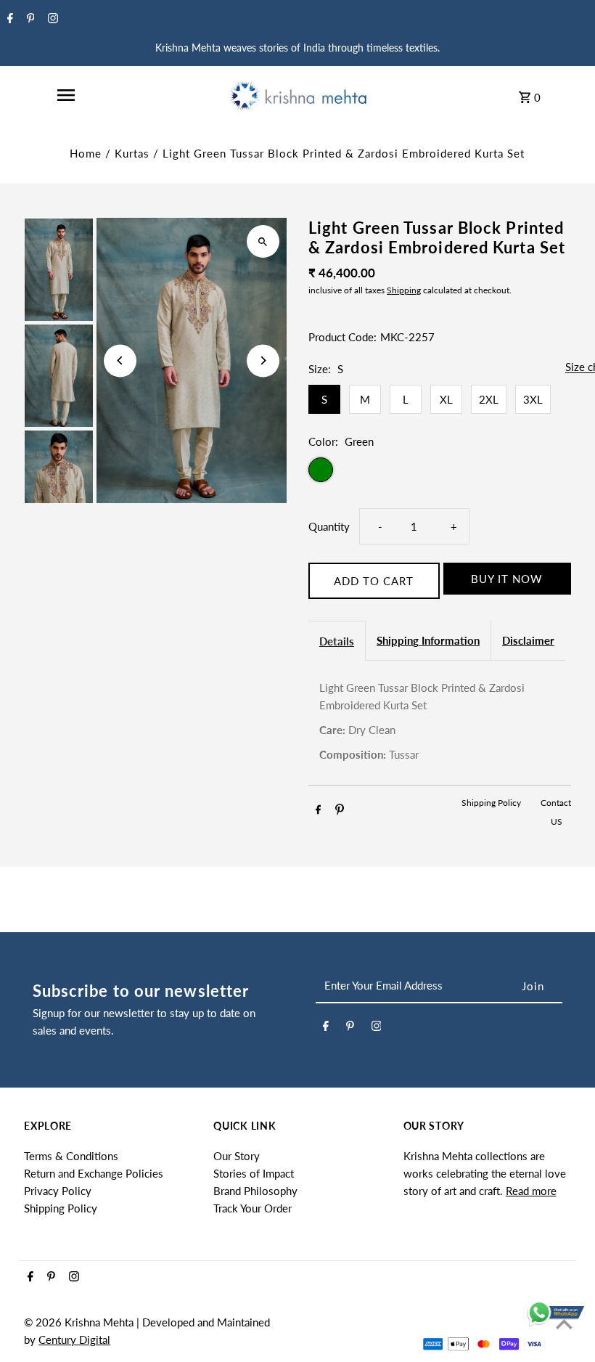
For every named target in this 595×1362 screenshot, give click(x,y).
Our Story (236, 1155)
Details (336, 641)
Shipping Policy (492, 802)
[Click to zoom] (263, 241)
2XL (488, 399)
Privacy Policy (57, 1190)
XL (446, 399)
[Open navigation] (66, 95)
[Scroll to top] (564, 1324)
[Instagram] (51, 18)
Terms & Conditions (71, 1155)
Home (86, 153)
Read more (531, 1190)
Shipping (404, 290)
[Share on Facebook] (318, 811)
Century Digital (74, 1339)
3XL (533, 399)
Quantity (329, 526)
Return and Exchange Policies (93, 1173)
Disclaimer (528, 640)
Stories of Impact (253, 1173)
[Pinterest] (29, 18)
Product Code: (342, 336)
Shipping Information (428, 640)
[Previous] (120, 360)
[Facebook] (8, 18)
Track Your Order (252, 1208)
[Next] (263, 360)
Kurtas (132, 153)
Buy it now (507, 578)
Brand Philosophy (255, 1190)
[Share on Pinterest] (339, 811)
